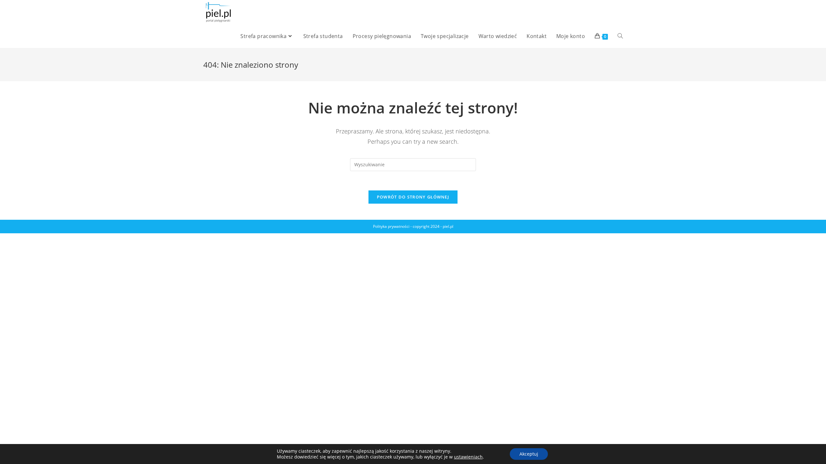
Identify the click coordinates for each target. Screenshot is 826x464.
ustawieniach (468, 457)
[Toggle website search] (620, 36)
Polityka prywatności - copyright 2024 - (408, 226)
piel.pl (448, 226)
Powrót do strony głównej (413, 197)
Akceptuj (528, 454)
